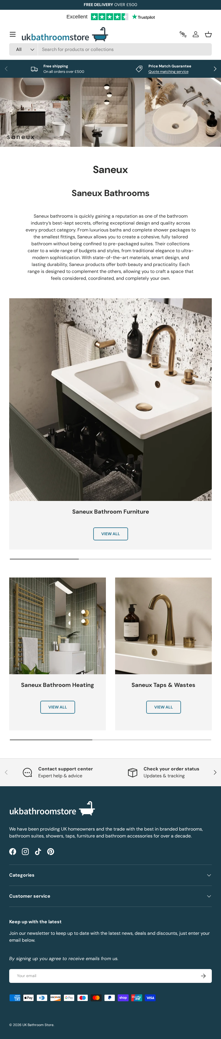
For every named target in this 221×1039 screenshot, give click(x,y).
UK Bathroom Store (38, 1025)
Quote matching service (168, 71)
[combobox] (110, 49)
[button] (208, 34)
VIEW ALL (110, 533)
